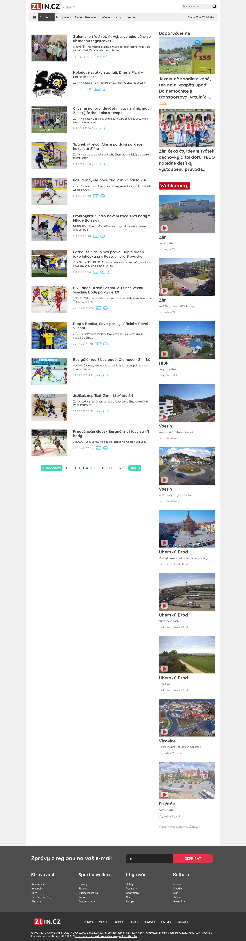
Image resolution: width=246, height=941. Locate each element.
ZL (104, 89)
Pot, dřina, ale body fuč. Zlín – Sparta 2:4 (109, 180)
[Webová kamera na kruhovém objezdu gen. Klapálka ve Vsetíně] (187, 465)
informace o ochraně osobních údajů (96, 936)
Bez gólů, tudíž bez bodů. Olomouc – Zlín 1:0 (111, 359)
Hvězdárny (179, 901)
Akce (78, 17)
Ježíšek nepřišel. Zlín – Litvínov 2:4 (103, 395)
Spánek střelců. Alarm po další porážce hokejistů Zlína (107, 146)
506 (122, 468)
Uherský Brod (173, 552)
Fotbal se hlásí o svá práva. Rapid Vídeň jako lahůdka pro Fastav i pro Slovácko (108, 254)
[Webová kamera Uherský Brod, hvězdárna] (187, 654)
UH (102, 272)
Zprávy (44, 17)
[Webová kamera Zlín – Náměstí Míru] (187, 214)
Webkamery (111, 17)
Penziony (131, 888)
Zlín (163, 237)
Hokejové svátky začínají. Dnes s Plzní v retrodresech (108, 74)
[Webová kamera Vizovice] (187, 717)
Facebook (149, 921)
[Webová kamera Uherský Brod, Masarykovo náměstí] (187, 529)
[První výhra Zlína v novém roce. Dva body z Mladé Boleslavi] (49, 227)
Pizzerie (36, 901)
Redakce (118, 921)
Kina (175, 892)
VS (161, 438)
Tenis (82, 897)
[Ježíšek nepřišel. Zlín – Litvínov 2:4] (49, 407)
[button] (214, 6)
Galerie (177, 897)
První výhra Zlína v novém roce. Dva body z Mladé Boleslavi (111, 218)
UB (161, 564)
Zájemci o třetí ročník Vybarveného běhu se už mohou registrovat (112, 38)
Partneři (133, 921)
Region (90, 17)
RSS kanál (183, 921)
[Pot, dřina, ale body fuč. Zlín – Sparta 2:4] (49, 191)
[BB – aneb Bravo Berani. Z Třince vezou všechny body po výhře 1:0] (49, 299)
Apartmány (132, 892)
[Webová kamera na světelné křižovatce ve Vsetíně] (187, 403)
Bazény (83, 884)
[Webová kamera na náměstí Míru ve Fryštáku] (187, 780)
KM (104, 56)
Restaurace (38, 884)
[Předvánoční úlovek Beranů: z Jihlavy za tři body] (49, 443)
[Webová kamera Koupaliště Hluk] (187, 340)
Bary (34, 892)
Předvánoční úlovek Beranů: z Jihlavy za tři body (111, 433)
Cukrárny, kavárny (42, 897)
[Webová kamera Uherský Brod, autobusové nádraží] (187, 591)
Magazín (62, 17)
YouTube (166, 921)
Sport (97, 56)
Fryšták (167, 803)
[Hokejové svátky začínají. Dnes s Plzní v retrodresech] (49, 83)
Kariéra (103, 921)
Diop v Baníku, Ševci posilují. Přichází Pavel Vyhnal (110, 325)
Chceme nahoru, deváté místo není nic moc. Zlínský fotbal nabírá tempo (111, 110)
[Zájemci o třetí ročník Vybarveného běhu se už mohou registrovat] (49, 48)
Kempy (130, 901)
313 (77, 468)
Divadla (177, 888)
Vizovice (167, 741)
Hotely (129, 884)
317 (109, 468)
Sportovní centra (88, 892)
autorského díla (128, 936)
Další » (135, 468)
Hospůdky (37, 888)
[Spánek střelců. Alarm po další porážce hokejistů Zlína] (49, 155)
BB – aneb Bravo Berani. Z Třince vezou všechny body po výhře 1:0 (108, 290)
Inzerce (129, 17)
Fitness (83, 888)
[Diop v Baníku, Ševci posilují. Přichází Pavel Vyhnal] (49, 335)
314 (85, 468)
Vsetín (165, 426)
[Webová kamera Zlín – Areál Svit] (187, 277)
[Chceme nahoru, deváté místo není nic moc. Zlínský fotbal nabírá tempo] (49, 119)
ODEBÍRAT (193, 859)
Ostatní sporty (87, 901)
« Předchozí (51, 468)
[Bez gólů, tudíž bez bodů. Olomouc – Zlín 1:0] (49, 371)
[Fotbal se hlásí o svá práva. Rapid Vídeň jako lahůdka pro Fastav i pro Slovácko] (49, 263)
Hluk (164, 363)
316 (101, 468)
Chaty (129, 897)
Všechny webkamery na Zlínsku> (179, 826)
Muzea (177, 884)
